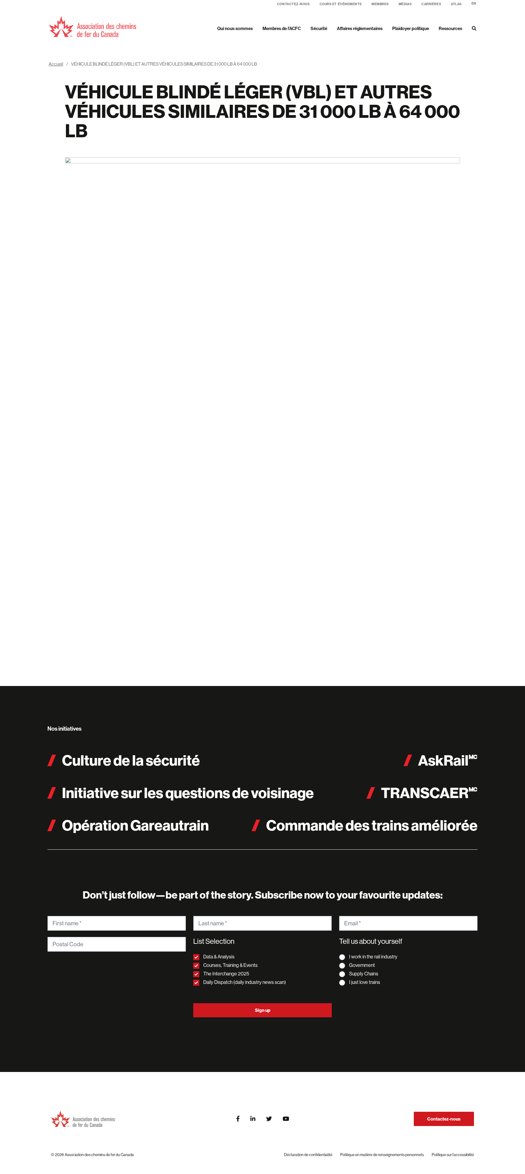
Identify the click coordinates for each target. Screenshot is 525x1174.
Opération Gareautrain (135, 825)
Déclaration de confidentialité (308, 1154)
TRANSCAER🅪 (429, 792)
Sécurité (319, 28)
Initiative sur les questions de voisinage (188, 792)
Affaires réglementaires (360, 28)
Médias (405, 4)
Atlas (456, 4)
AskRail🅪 (448, 760)
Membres (380, 4)
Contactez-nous (293, 4)
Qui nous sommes (235, 28)
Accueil (56, 64)
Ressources (450, 28)
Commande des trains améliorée (372, 825)
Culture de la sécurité (131, 760)
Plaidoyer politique (410, 28)
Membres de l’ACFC (281, 28)
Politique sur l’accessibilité (453, 1154)
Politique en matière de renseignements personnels (382, 1154)
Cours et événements (341, 4)
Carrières (431, 4)
